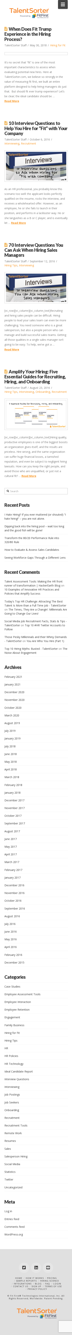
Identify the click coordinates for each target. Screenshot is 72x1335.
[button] (63, 4)
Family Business (14, 1025)
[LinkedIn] (36, 1268)
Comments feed (14, 1227)
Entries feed (11, 1219)
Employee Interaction (17, 1002)
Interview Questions (16, 1079)
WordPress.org (13, 1234)
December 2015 (14, 962)
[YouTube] (48, 1268)
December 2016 (14, 885)
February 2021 (13, 677)
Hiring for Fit (57, 45)
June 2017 (10, 839)
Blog (38, 1283)
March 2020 (11, 715)
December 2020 (14, 692)
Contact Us (20, 1286)
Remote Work (13, 1133)
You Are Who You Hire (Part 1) (45, 641)
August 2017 (12, 831)
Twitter (8, 1179)
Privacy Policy (37, 1289)
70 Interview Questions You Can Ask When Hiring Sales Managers (33, 250)
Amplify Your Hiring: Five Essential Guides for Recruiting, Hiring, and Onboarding (35, 376)
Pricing (52, 1278)
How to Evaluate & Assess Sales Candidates (31, 550)
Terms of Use (53, 1286)
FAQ (47, 1283)
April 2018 (10, 769)
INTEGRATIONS (22, 1283)
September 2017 (14, 823)
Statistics (10, 1172)
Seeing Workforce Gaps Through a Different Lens (35, 557)
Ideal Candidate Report (18, 1071)
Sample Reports (26, 1280)
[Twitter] (24, 1268)
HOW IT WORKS (35, 1278)
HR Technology (13, 1064)
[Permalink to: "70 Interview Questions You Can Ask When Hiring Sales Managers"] (36, 288)
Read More (11, 101)
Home (18, 1278)
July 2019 (10, 731)
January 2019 (12, 738)
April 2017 (10, 854)
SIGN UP (36, 1286)
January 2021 (12, 684)
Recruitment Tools (15, 1125)
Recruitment (28, 143)
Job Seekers (11, 1102)
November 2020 (14, 700)
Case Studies (12, 986)
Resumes (10, 1141)
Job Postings (12, 1094)
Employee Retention (17, 1009)
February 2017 (13, 870)
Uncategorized (13, 1187)
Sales (7, 1149)
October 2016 (13, 900)
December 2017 (14, 800)
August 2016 (12, 916)
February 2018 (13, 785)
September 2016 (14, 908)
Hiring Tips (10, 265)
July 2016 (10, 924)
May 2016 (10, 939)
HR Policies (11, 1056)
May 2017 (10, 846)
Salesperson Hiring (15, 1156)
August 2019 (12, 723)
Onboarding (43, 392)
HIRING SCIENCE (49, 1280)
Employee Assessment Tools (22, 994)
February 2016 (13, 955)
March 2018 (11, 777)
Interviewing (11, 143)
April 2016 (10, 947)
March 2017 (11, 862)
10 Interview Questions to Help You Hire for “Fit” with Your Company (36, 128)
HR (6, 1048)
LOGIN (57, 1283)
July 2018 (10, 746)
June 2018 (10, 754)
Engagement (12, 1017)
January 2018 (12, 792)
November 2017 (14, 808)
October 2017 (13, 815)
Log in (8, 1211)
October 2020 (13, 707)
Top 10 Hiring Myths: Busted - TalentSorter (31, 648)
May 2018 (10, 761)
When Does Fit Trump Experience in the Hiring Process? (27, 34)
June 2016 (10, 931)
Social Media (12, 1164)
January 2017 (12, 877)
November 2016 (14, 893)
